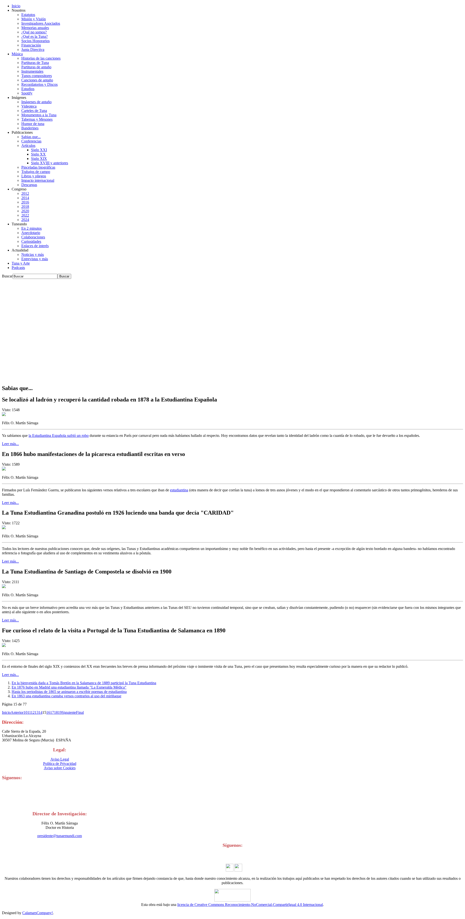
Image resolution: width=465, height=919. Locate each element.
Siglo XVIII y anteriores (49, 163)
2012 (25, 193)
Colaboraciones (33, 237)
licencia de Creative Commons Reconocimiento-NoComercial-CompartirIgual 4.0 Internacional (250, 905)
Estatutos (28, 15)
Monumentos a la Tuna (38, 115)
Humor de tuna (32, 124)
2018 (25, 206)
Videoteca (29, 106)
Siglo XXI (39, 150)
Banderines (30, 128)
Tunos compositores (36, 76)
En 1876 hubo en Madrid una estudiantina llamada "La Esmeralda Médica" (69, 687)
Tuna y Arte (21, 263)
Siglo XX (38, 154)
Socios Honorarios (35, 41)
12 (33, 712)
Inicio (16, 6)
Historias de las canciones (41, 58)
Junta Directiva (32, 49)
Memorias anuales (35, 28)
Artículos (28, 145)
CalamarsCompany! (37, 913)
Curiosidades (31, 241)
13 (37, 712)
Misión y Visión (33, 19)
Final (80, 712)
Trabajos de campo (35, 172)
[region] (232, 329)
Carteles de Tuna (34, 111)
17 (52, 712)
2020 (25, 211)
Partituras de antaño (36, 67)
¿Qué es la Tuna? (34, 36)
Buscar (7, 276)
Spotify (26, 93)
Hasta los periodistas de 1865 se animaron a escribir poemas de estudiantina (69, 692)
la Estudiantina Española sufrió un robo (59, 435)
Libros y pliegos (33, 176)
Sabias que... (31, 137)
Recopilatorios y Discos (39, 84)
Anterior (17, 712)
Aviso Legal (59, 759)
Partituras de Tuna (35, 63)
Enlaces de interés (35, 246)
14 (40, 712)
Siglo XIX (39, 159)
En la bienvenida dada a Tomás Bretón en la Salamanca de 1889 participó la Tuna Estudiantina (84, 683)
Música (17, 54)
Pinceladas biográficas (38, 167)
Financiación (31, 45)
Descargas (29, 185)
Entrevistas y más (34, 259)
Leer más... (10, 444)
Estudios (27, 89)
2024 (25, 220)
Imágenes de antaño (36, 102)
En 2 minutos (31, 228)
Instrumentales (32, 71)
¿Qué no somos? (34, 32)
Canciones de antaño (37, 80)
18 (56, 712)
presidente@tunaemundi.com (59, 836)
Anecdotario (30, 233)
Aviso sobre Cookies (60, 768)
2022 (25, 215)
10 (25, 712)
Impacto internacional (37, 180)
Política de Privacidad (59, 764)
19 (60, 712)
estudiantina (179, 490)
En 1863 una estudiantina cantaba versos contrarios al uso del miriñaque (66, 696)
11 (29, 712)
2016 (25, 202)
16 (48, 712)
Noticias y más (32, 254)
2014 (25, 198)
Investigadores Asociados (40, 23)
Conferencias (31, 141)
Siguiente (69, 712)
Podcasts (18, 268)
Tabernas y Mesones (37, 119)
